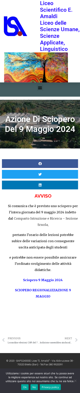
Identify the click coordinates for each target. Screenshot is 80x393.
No (34, 387)
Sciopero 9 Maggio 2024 (43, 280)
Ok (25, 387)
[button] (40, 87)
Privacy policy (50, 387)
